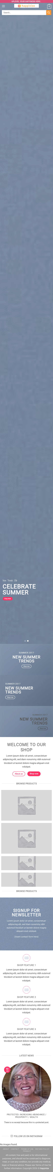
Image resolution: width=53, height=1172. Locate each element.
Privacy (27, 1151)
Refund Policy (42, 1149)
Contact (15, 1149)
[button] (3, 6)
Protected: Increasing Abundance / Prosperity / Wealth (26, 1115)
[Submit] (48, 12)
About (6, 1149)
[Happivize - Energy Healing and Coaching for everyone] (26, 6)
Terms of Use (27, 1149)
